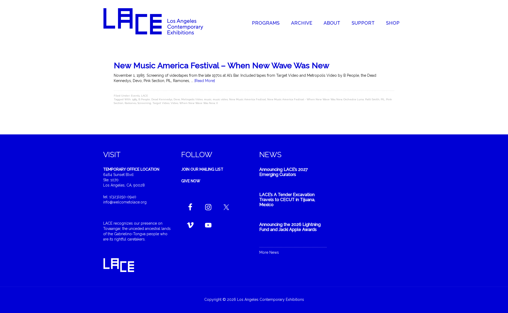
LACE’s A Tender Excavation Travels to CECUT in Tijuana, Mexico (287, 199)
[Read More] (204, 81)
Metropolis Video (192, 99)
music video (220, 99)
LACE (144, 95)
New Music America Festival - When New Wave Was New (304, 99)
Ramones (130, 103)
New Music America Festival (247, 99)
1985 (134, 99)
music (207, 99)
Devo (177, 99)
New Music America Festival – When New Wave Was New (221, 65)
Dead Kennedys (161, 99)
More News (269, 252)
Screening (144, 103)
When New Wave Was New (197, 103)
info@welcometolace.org (125, 202)
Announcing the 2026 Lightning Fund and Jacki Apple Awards (290, 227)
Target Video (160, 103)
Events (135, 95)
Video (174, 103)
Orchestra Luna (353, 99)
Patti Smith (372, 99)
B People (144, 99)
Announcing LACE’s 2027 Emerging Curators (283, 172)
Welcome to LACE (158, 21)
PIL (383, 99)
